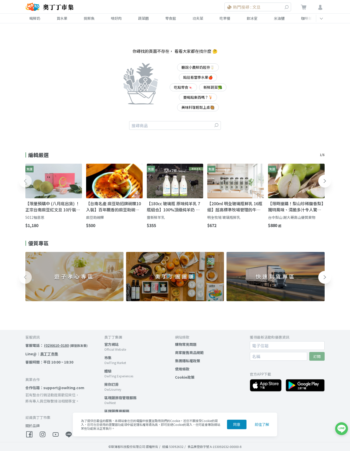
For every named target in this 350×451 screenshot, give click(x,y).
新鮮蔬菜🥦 (212, 87)
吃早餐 (225, 18)
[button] (25, 181)
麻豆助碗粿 (95, 217)
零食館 (170, 18)
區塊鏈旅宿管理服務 (120, 397)
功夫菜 (197, 18)
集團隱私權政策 (187, 360)
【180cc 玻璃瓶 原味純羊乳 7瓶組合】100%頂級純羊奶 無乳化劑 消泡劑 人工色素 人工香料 (175, 206)
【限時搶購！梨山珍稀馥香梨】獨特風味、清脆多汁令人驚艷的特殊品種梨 (295, 206)
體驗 (107, 371)
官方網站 (111, 344)
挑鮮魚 (89, 18)
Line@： (41, 353)
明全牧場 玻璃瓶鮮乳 (223, 217)
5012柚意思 (34, 217)
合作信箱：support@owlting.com (54, 387)
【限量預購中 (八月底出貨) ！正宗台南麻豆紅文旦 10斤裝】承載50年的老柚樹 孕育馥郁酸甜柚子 (52, 206)
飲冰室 (252, 18)
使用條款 (182, 368)
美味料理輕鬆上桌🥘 (197, 107)
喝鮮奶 (34, 18)
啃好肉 (116, 18)
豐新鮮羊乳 (156, 217)
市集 (107, 357)
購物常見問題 (186, 344)
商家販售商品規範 (189, 352)
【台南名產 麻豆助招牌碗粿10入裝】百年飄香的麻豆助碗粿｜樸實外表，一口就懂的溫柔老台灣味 (113, 206)
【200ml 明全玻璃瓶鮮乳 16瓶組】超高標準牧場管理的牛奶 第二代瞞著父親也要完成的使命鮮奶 (234, 206)
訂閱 (317, 356)
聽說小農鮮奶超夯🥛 (197, 67)
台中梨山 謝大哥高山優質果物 (291, 217)
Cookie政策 (184, 377)
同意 (236, 424)
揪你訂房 (111, 384)
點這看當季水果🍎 (198, 77)
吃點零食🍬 (183, 87)
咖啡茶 (306, 18)
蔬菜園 (143, 18)
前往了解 (262, 424)
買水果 (62, 18)
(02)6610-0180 (56, 345)
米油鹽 (279, 18)
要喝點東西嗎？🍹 (198, 97)
